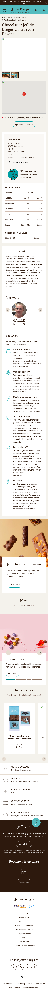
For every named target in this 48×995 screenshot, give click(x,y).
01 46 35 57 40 (19, 151)
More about (18, 475)
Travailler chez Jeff (22, 929)
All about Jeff (24, 921)
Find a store (24, 917)
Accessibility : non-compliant (24, 945)
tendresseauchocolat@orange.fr (21, 157)
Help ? (24, 937)
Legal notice (40, 983)
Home (4, 17)
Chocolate (24, 913)
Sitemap (21, 983)
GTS (30, 983)
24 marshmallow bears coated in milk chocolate (19, 737)
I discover (12, 674)
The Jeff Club (24, 942)
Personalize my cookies (32, 988)
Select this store (26, 125)
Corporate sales (24, 933)
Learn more (14, 584)
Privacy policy (14, 988)
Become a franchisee (24, 925)
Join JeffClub (24, 844)
